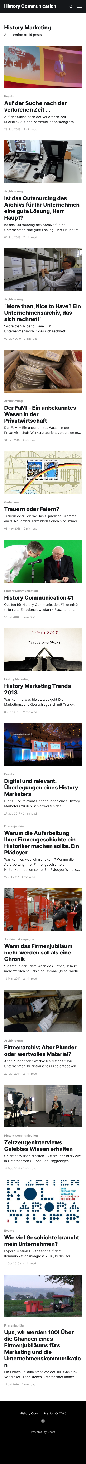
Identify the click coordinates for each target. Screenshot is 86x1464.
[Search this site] (71, 6)
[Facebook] (43, 1421)
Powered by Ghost (43, 1432)
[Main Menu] (79, 7)
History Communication (30, 6)
